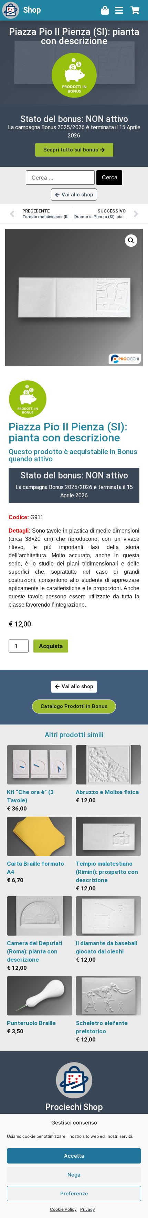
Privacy (87, 1209)
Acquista (51, 646)
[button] (131, 240)
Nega (74, 1174)
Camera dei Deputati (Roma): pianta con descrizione (34, 951)
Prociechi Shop (74, 1107)
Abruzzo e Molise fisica (107, 792)
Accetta (74, 1156)
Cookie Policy (63, 1209)
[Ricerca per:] (60, 177)
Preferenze (74, 1193)
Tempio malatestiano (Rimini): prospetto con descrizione (107, 872)
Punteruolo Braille (31, 1023)
